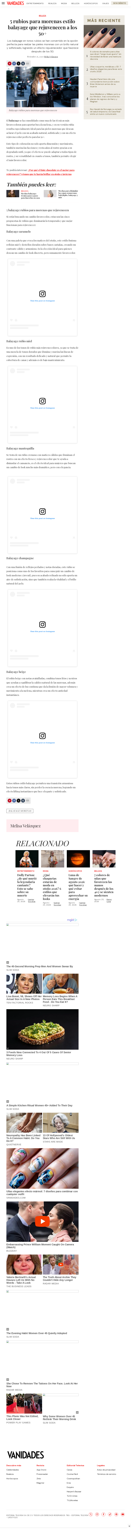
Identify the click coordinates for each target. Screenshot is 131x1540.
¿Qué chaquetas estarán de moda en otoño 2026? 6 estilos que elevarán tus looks (52, 887)
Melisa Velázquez (51, 57)
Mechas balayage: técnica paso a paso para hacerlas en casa (30, 195)
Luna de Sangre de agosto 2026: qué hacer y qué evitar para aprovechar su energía (78, 887)
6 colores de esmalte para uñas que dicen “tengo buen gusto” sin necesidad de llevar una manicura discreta (105, 55)
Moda (64, 3)
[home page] (15, 3)
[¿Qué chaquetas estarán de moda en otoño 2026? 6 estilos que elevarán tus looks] (52, 858)
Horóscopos (91, 3)
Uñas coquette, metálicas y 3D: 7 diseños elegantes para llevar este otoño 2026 (106, 69)
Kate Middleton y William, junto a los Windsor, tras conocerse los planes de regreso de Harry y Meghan (105, 98)
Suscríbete (119, 3)
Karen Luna (109, 900)
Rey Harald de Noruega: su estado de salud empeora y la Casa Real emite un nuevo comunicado (106, 111)
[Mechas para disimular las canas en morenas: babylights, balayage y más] (50, 193)
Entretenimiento (35, 3)
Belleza (75, 3)
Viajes (105, 3)
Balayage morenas (19, 810)
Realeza (52, 3)
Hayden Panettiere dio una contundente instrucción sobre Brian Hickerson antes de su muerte (104, 83)
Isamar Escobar (32, 900)
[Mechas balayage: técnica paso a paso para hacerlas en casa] (12, 193)
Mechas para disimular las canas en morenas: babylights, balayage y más (68, 194)
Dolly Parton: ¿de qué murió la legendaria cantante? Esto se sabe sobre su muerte (27, 885)
